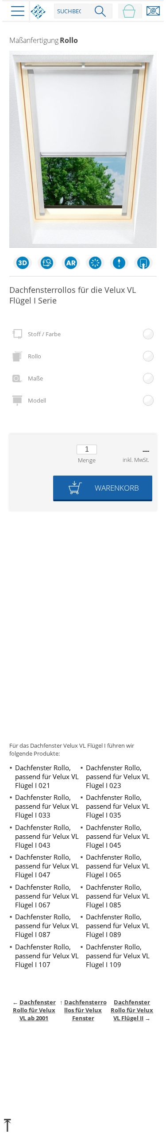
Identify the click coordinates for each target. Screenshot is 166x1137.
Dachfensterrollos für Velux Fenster (85, 1010)
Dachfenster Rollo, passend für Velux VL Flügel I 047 (47, 866)
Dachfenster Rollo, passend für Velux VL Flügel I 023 (118, 776)
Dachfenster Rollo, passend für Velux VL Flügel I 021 (47, 776)
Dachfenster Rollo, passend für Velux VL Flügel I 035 (118, 806)
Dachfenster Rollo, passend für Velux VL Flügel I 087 (47, 925)
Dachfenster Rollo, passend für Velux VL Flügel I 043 (47, 836)
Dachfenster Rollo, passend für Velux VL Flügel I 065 (118, 866)
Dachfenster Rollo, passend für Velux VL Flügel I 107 (47, 955)
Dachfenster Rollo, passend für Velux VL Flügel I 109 (118, 955)
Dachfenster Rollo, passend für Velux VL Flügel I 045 (118, 836)
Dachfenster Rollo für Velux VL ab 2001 (34, 1010)
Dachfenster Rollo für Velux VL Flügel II (132, 1010)
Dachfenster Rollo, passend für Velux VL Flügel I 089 (118, 925)
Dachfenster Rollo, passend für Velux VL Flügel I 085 (118, 896)
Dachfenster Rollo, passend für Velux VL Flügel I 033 (47, 806)
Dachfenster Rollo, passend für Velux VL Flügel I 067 (47, 896)
